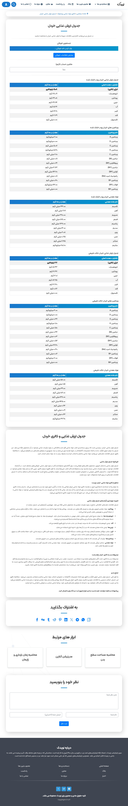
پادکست (59, 4)
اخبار (104, 776)
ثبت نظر (64, 723)
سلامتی (79, 14)
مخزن (48, 4)
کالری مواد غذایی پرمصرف (66, 14)
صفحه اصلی (104, 766)
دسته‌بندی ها (102, 4)
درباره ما (37, 4)
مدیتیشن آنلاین (64, 657)
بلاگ (69, 4)
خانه (84, 14)
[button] (64, 48)
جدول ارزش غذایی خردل (48, 14)
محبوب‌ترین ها (82, 4)
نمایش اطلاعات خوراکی (64, 55)
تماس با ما (25, 4)
